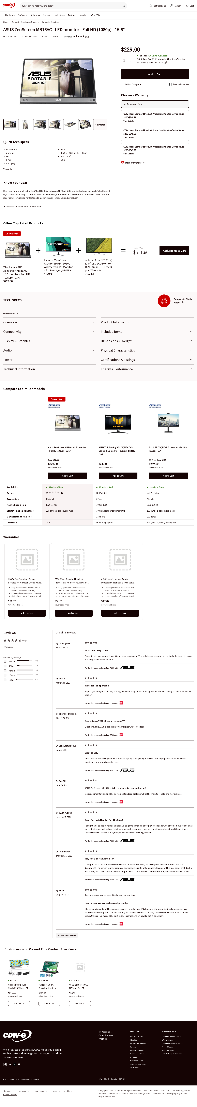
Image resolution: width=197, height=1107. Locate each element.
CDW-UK (122, 1079)
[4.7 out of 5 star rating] (53, 493)
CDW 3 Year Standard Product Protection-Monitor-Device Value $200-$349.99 (117, 581)
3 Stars (12, 670)
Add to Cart (174, 250)
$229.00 (130, 49)
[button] (190, 5)
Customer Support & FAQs (171, 1036)
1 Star (11, 679)
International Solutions (138, 1054)
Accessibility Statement (138, 1043)
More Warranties (133, 162)
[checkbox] (122, 84)
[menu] (158, 5)
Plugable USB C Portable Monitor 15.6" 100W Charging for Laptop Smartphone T (49, 986)
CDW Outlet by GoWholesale (172, 1054)
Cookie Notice (41, 1091)
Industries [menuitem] (60, 15)
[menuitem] (150, 5)
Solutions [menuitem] (35, 15)
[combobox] (69, 5)
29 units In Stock (106, 487)
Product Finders (168, 1050)
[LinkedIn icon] (9, 1064)
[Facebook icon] (5, 1064)
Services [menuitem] (47, 15)
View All (7, 169)
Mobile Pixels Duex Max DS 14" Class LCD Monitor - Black (18, 986)
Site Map (7, 1091)
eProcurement (167, 1040)
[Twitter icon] (14, 1064)
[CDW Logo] (8, 5)
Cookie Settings (10, 1094)
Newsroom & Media (137, 1061)
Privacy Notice (23, 1091)
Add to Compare (133, 84)
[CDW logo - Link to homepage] (8, 5)
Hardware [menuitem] (10, 15)
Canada (114, 1079)
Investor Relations (136, 1050)
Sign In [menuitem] (178, 5)
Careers (133, 1047)
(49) (87, 36)
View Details (128, 121)
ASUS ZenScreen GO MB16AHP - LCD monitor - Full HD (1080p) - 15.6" (78, 986)
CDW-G (106, 1079)
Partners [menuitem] (72, 15)
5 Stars (12, 661)
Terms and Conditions (62, 1091)
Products (103, 1038)
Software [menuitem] (22, 15)
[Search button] (123, 5)
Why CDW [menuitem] (95, 15)
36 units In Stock (56, 487)
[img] (79, 36)
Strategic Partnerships (138, 1064)
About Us (133, 1040)
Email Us (36, 1079)
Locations (133, 1057)
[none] (9, 15)
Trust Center (134, 1068)
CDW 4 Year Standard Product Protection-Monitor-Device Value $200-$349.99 (24, 581)
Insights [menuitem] (83, 15)
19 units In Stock (157, 487)
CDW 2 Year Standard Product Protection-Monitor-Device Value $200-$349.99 (71, 581)
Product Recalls (167, 1047)
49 (62, 492)
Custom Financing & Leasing (172, 1043)
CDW (100, 1079)
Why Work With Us (136, 1036)
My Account (104, 1031)
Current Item (57, 399)
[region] (98, 581)
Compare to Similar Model (183, 301)
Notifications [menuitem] (159, 5)
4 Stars (12, 666)
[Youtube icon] (19, 1064)
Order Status (104, 1035)
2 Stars (12, 675)
